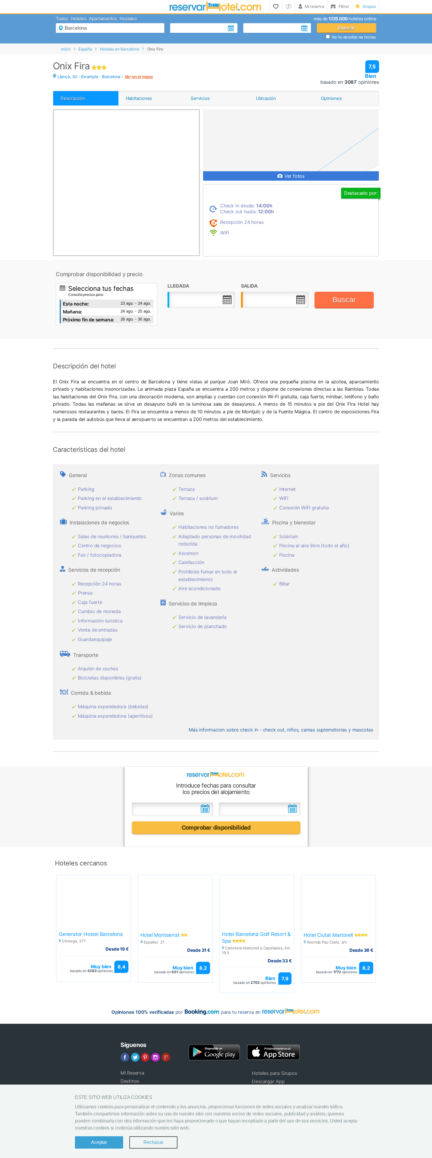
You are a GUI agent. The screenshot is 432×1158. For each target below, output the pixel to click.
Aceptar (99, 1142)
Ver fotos (293, 176)
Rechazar (153, 1142)
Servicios (200, 98)
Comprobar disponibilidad (216, 827)
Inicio (66, 49)
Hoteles (78, 18)
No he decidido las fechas (354, 37)
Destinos (129, 1081)
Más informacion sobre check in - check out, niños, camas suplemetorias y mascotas (281, 730)
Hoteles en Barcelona (119, 49)
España (85, 49)
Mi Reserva (132, 1073)
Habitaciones (139, 98)
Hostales (128, 18)
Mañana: (72, 312)
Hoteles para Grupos (274, 1073)
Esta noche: (76, 304)
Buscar (346, 28)
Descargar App (268, 1081)
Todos (62, 18)
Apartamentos (103, 18)
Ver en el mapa (139, 76)
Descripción (73, 98)
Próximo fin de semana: (88, 320)
